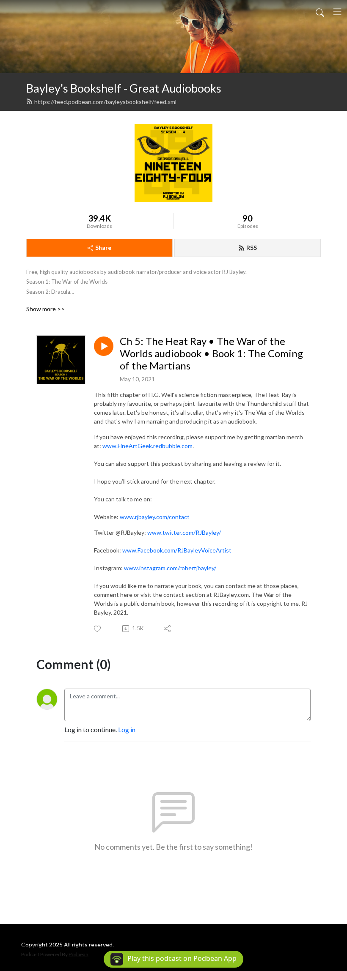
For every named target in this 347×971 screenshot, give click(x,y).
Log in (126, 729)
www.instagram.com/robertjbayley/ (170, 568)
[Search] (320, 11)
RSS (251, 247)
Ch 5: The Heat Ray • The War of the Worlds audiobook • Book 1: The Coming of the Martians (211, 353)
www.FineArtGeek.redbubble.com (147, 445)
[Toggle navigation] (337, 12)
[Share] (168, 628)
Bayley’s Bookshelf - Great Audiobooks (123, 88)
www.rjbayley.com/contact (155, 516)
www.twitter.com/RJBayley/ (184, 532)
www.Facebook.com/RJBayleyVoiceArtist (176, 550)
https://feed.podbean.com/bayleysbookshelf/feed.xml (105, 101)
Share (103, 247)
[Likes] (98, 628)
